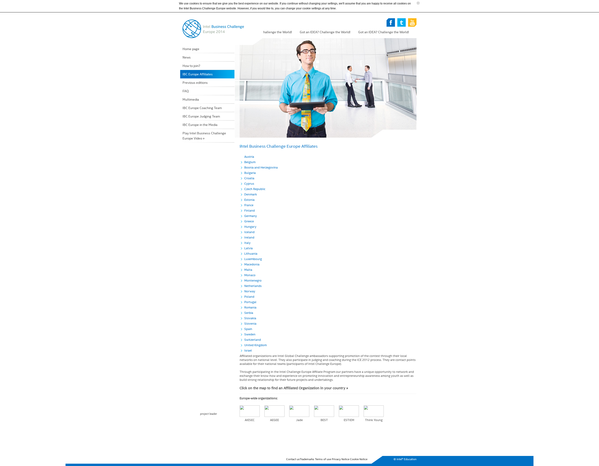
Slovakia (250, 318)
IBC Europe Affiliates (198, 74)
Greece (249, 221)
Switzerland (252, 340)
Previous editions (195, 83)
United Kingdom (255, 345)
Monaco (250, 275)
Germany (250, 216)
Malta (248, 270)
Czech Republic (254, 189)
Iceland (249, 232)
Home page (191, 49)
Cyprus (249, 184)
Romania (250, 307)
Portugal (250, 302)
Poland (249, 297)
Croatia (249, 178)
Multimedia (191, 99)
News (187, 57)
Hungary (250, 227)
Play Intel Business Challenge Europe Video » (204, 135)
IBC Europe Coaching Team (202, 108)
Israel (248, 350)
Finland (249, 211)
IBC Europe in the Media (200, 125)
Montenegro (253, 281)
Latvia (248, 248)
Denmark (250, 194)
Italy (247, 243)
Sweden (250, 334)
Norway (249, 291)
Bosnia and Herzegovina (261, 167)
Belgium (250, 162)
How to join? (191, 66)
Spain (248, 329)
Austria (249, 157)
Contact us (293, 459)
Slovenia (250, 324)
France (248, 205)
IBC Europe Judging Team (201, 116)
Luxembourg (253, 259)
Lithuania (250, 254)
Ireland (249, 237)
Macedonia (251, 264)
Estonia (249, 200)
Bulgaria (250, 173)
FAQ (186, 91)
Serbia (248, 313)
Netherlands (253, 286)
